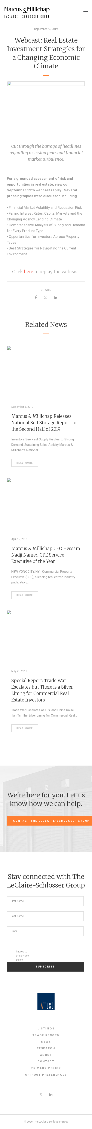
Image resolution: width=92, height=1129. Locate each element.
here (28, 271)
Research (46, 1048)
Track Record (46, 1035)
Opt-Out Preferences (46, 1074)
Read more (24, 463)
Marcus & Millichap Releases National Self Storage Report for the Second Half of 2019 (44, 423)
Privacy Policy (46, 1068)
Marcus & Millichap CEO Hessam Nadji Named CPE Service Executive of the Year (45, 555)
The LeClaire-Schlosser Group (27, 12)
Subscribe (45, 966)
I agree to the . (22, 955)
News (46, 1041)
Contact (45, 1061)
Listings (46, 1028)
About (46, 1055)
